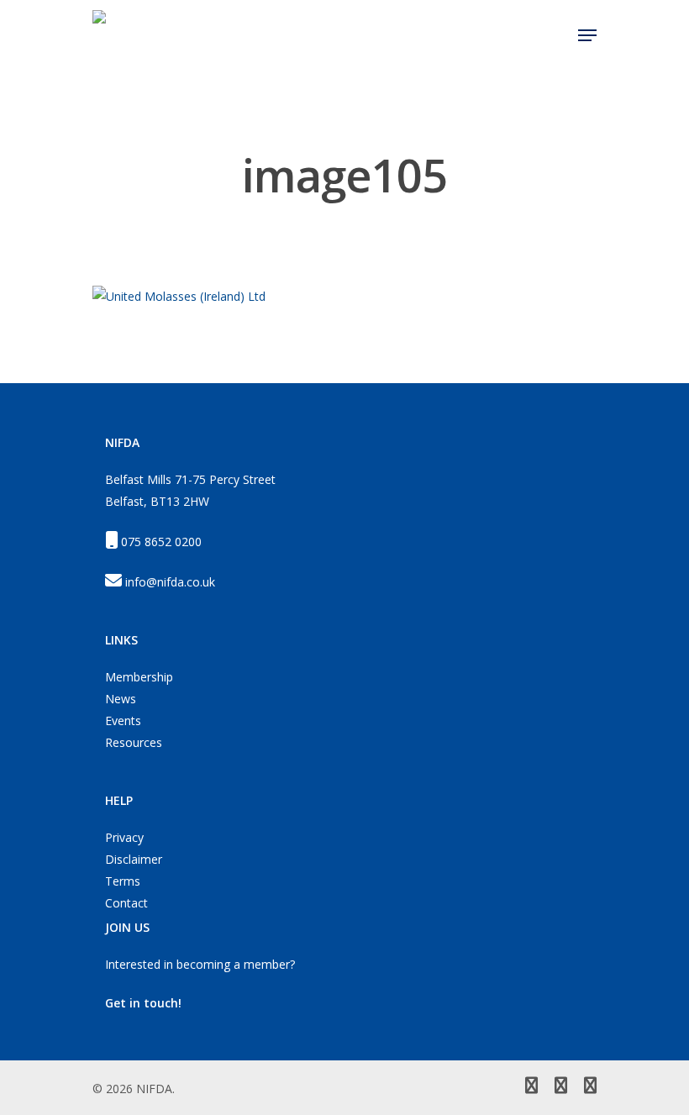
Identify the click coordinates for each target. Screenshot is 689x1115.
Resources (133, 742)
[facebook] (561, 1087)
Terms (122, 881)
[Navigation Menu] (587, 35)
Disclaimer (133, 859)
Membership (139, 677)
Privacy (124, 837)
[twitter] (531, 1087)
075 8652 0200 (161, 542)
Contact (126, 903)
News (120, 699)
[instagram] (590, 1087)
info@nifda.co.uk (170, 582)
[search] (554, 35)
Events (123, 720)
